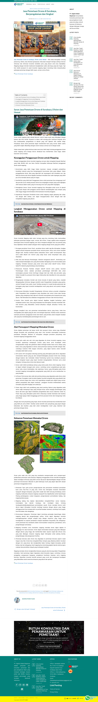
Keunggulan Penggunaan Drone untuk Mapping (28, 99)
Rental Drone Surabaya (38, 593)
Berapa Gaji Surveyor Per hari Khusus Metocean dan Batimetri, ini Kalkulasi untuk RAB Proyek (79, 87)
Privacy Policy (54, 692)
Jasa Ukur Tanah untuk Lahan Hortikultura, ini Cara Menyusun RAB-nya (78, 63)
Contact (32, 697)
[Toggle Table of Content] (43, 95)
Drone (48, 8)
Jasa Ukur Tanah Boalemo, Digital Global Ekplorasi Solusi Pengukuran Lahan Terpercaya (79, 52)
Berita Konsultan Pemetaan (38, 8)
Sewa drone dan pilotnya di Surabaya (52, 593)
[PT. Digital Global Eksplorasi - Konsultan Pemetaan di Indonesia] (19, 4)
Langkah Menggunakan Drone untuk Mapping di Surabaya (30, 101)
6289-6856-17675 (55, 682)
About (48, 4)
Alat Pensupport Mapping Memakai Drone (27, 103)
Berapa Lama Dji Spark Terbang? (25, 609)
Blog (34, 4)
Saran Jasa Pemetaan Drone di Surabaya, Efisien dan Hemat (30, 97)
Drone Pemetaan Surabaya (55, 591)
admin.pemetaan (47, 18)
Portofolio (41, 4)
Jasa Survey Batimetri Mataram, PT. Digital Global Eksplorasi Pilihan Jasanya (78, 74)
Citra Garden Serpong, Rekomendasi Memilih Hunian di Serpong (79, 40)
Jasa (52, 4)
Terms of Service (55, 689)
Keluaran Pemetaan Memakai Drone (25, 105)
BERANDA (29, 4)
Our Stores (22, 697)
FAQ (36, 697)
